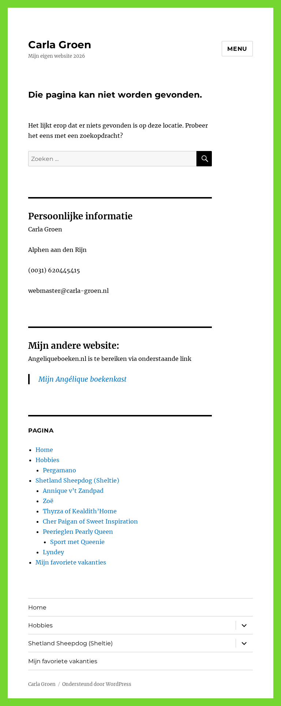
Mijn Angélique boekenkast (82, 379)
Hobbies (47, 460)
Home (44, 449)
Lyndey (53, 552)
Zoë (48, 501)
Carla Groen (59, 44)
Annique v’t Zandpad (73, 490)
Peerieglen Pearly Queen (78, 531)
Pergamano (59, 470)
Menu (237, 48)
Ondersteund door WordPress (96, 684)
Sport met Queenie (77, 541)
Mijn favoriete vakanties (70, 562)
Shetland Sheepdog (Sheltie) (77, 480)
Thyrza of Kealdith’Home (80, 511)
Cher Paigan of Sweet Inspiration (90, 521)
